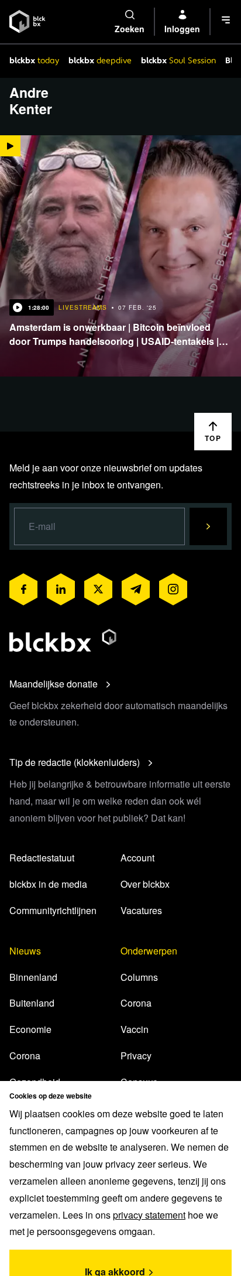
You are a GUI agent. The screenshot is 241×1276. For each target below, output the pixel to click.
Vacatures (141, 910)
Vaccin (134, 1029)
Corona (24, 1055)
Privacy (136, 1055)
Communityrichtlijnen (53, 910)
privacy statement (149, 1215)
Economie (30, 1029)
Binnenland (33, 977)
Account (137, 857)
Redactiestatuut (41, 857)
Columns (139, 977)
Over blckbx (145, 884)
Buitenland (31, 1003)
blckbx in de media (48, 884)
